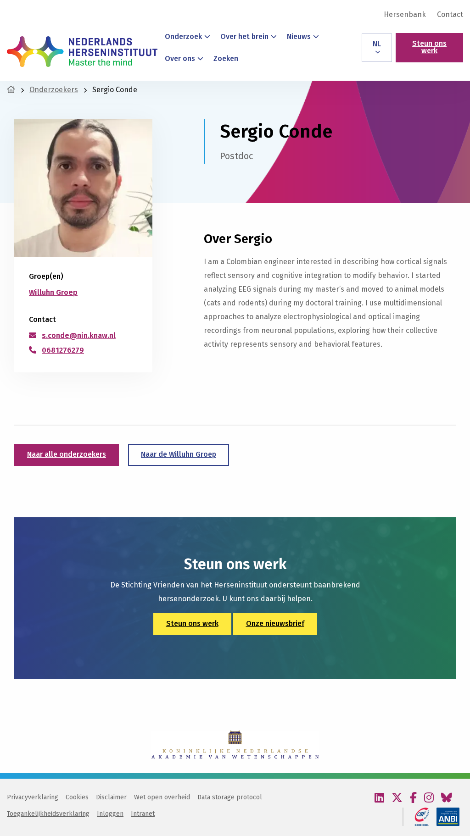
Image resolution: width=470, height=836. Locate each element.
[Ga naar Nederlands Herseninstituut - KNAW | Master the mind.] (11, 89)
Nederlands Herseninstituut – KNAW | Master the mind (82, 51)
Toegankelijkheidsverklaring (48, 814)
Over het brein (244, 36)
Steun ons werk (429, 47)
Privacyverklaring (32, 797)
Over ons (180, 58)
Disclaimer (111, 797)
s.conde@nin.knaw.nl (79, 335)
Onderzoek (183, 36)
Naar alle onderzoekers (66, 454)
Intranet (143, 814)
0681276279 (63, 350)
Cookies (77, 797)
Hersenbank (405, 14)
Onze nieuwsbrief (275, 623)
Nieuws (299, 36)
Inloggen (110, 814)
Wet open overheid (162, 797)
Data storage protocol (229, 797)
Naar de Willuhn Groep (178, 454)
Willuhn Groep (53, 292)
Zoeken (225, 58)
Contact (450, 14)
